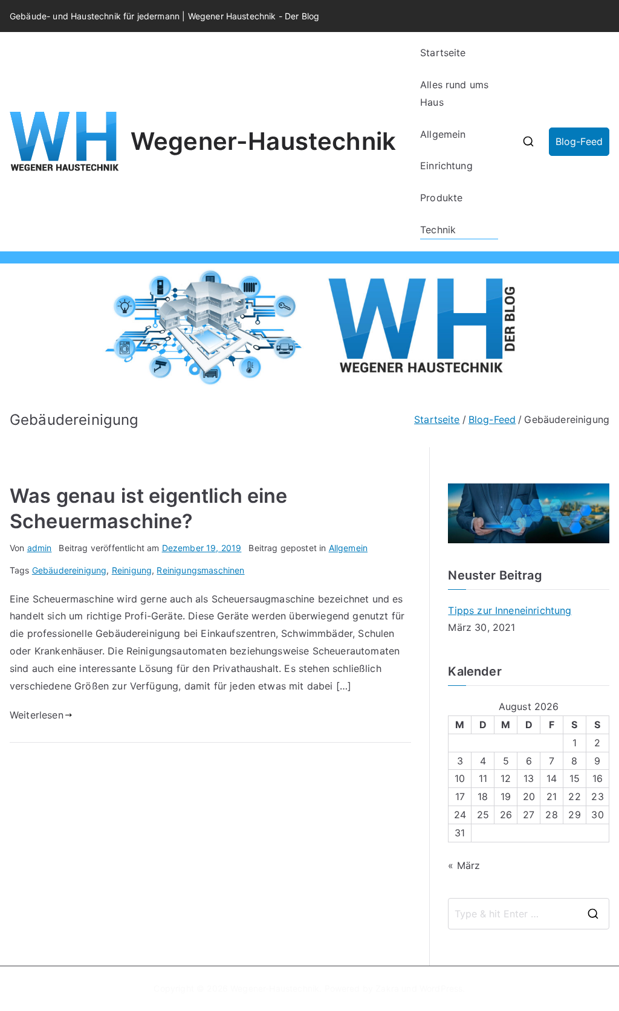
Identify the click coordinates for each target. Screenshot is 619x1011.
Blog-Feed (579, 141)
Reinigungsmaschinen (200, 570)
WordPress (441, 988)
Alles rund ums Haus (454, 93)
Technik (438, 230)
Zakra (387, 988)
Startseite (443, 53)
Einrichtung (446, 166)
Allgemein (442, 134)
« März (464, 865)
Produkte (441, 198)
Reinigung (132, 570)
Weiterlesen (36, 715)
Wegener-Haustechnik (263, 141)
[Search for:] (529, 914)
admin (39, 548)
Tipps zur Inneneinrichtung (509, 610)
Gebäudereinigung (69, 570)
